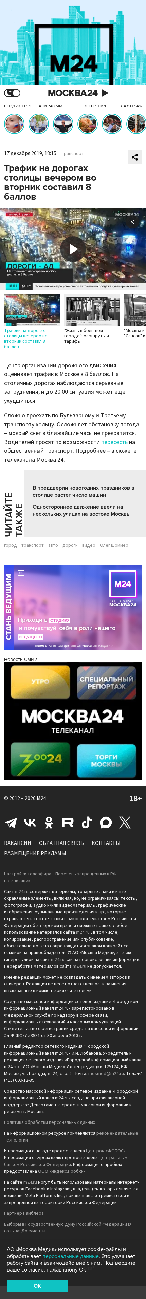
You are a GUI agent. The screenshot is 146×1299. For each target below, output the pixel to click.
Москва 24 (73, 93)
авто (53, 545)
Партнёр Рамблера (24, 1213)
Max (106, 822)
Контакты (106, 843)
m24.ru (22, 891)
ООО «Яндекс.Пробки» (62, 1171)
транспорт (32, 545)
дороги (70, 545)
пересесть (114, 442)
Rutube (68, 822)
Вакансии (17, 843)
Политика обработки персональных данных (49, 1122)
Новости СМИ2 (20, 659)
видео (88, 545)
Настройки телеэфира (27, 874)
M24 (41, 798)
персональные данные (70, 1256)
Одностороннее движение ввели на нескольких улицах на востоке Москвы (82, 510)
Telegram (11, 822)
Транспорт (72, 153)
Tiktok (87, 822)
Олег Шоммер (114, 545)
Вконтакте (30, 822)
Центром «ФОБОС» (106, 1151)
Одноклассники (49, 822)
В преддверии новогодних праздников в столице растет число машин (83, 491)
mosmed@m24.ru (106, 1073)
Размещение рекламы (35, 853)
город (10, 545)
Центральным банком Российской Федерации (65, 1161)
